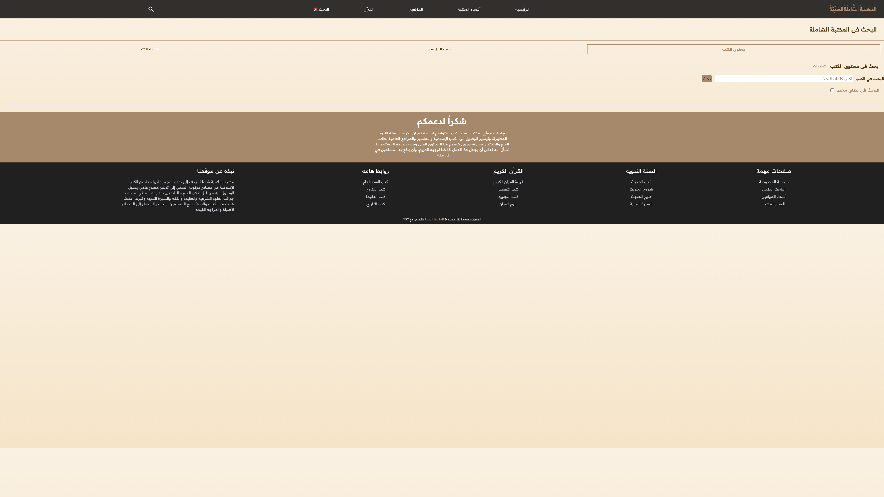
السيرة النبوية (641, 204)
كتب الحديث (641, 181)
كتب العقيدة (376, 196)
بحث (707, 78)
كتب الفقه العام (375, 181)
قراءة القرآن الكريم (508, 181)
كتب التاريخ (375, 204)
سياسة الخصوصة (774, 181)
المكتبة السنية (434, 219)
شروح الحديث (641, 189)
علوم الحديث (641, 196)
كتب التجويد (508, 196)
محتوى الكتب (733, 49)
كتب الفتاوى (376, 189)
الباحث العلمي (773, 189)
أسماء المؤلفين (440, 49)
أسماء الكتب (148, 49)
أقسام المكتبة (773, 204)
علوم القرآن (508, 204)
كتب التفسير (508, 189)
